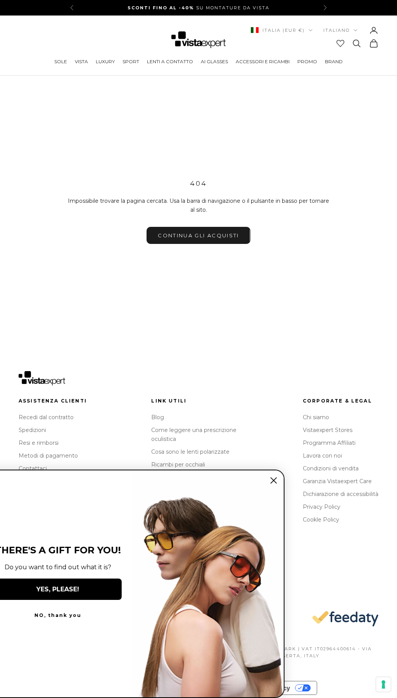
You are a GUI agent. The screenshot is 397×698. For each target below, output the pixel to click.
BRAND (334, 61)
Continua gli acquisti (198, 235)
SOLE (60, 61)
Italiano (336, 30)
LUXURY (105, 61)
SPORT (131, 61)
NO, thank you (75, 615)
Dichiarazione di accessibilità (340, 494)
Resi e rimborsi (39, 442)
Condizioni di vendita (331, 468)
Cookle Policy (321, 519)
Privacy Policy (321, 506)
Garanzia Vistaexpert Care (337, 481)
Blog (157, 417)
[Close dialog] (292, 480)
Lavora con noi (322, 455)
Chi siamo (316, 417)
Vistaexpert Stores (327, 430)
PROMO (307, 61)
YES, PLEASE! (75, 589)
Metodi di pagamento (48, 455)
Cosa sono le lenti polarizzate (190, 451)
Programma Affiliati (329, 442)
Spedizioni (32, 430)
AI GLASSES (214, 61)
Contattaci (33, 468)
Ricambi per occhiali (178, 464)
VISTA (81, 61)
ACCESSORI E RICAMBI (263, 61)
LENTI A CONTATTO (170, 61)
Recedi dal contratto (46, 417)
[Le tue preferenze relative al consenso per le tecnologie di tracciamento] (383, 684)
